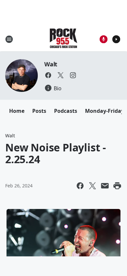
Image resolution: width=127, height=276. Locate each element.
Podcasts (65, 110)
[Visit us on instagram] (73, 75)
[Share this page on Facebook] (80, 185)
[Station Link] (63, 39)
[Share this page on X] (92, 185)
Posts (39, 110)
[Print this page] (117, 185)
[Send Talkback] (103, 39)
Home (16, 110)
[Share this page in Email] (104, 185)
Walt (50, 64)
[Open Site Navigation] (9, 39)
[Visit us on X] (60, 75)
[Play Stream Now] (116, 39)
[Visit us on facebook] (48, 75)
